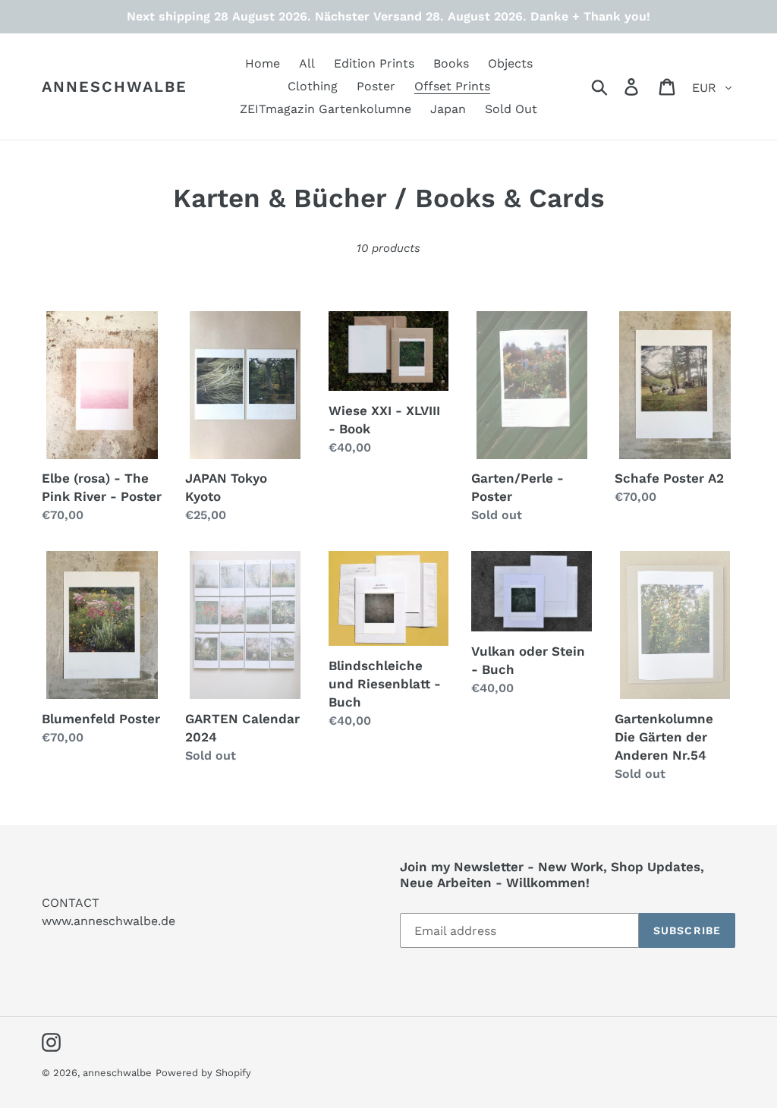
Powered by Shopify (203, 1072)
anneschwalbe (114, 86)
